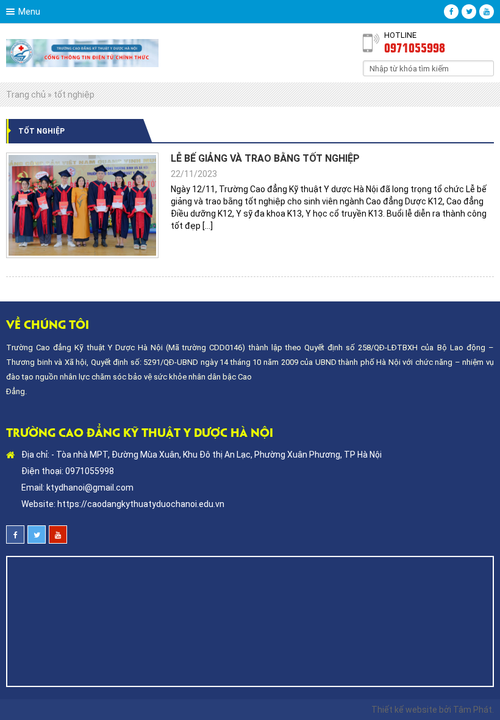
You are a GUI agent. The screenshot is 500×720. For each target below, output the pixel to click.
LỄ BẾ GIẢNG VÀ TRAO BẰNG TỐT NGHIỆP (265, 158)
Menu (29, 11)
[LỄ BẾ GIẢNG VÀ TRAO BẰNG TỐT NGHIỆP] (82, 205)
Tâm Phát (472, 710)
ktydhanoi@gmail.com (90, 487)
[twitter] (469, 11)
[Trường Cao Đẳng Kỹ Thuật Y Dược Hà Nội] (82, 53)
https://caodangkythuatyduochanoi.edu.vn (140, 504)
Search (485, 68)
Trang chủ (26, 94)
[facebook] (451, 11)
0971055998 (414, 47)
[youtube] (486, 11)
